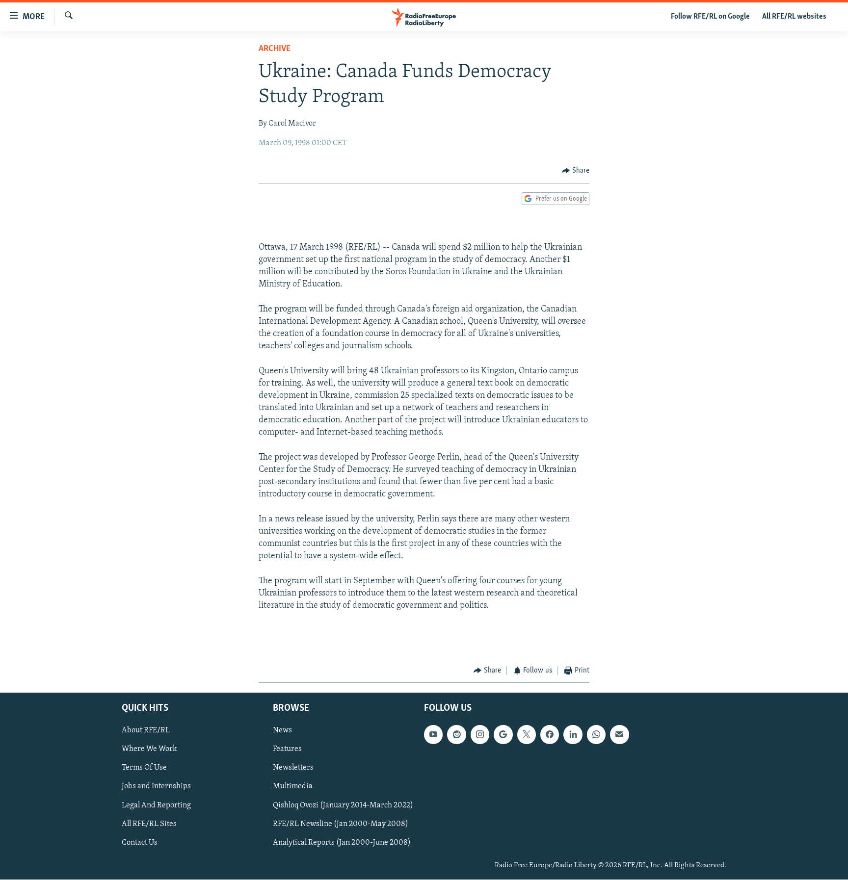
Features (287, 749)
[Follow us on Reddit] (456, 734)
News (282, 731)
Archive (275, 49)
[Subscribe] (619, 734)
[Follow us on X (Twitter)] (526, 734)
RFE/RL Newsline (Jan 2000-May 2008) (340, 824)
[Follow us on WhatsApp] (596, 734)
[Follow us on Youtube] (433, 734)
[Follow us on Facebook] (549, 734)
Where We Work (149, 749)
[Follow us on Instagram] (480, 734)
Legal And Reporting (156, 805)
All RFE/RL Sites (149, 824)
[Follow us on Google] (503, 734)
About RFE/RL (146, 731)
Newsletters (293, 768)
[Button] (575, 170)
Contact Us (140, 843)
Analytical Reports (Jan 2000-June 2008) (342, 843)
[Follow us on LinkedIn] (572, 734)
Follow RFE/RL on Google (710, 17)
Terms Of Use (144, 768)
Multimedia (293, 787)
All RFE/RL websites (794, 17)
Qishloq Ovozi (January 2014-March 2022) (343, 805)
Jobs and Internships (156, 787)
